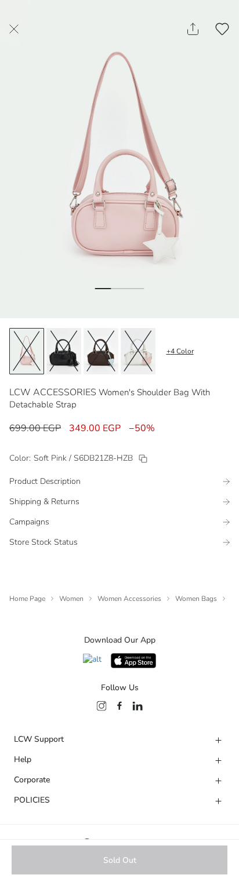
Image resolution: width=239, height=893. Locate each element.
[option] (26, 351)
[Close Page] (14, 29)
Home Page (27, 598)
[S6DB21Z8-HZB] (143, 458)
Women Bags (196, 598)
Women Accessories (129, 598)
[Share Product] (193, 29)
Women (71, 598)
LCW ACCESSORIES (52, 392)
